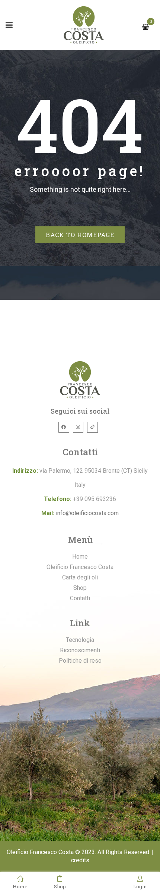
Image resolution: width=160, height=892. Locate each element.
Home (20, 886)
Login (140, 886)
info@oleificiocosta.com (87, 513)
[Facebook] (63, 427)
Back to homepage (80, 235)
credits (80, 860)
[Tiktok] (92, 427)
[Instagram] (78, 427)
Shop (60, 886)
